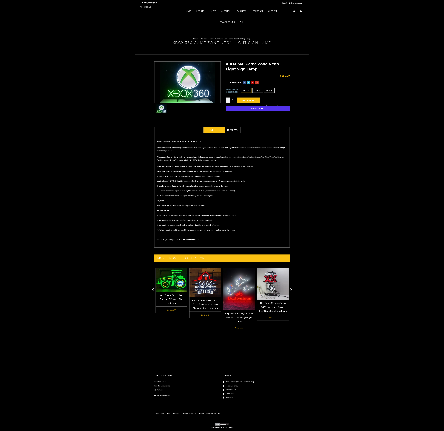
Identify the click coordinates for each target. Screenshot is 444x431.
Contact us (230, 393)
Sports (200, 11)
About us (229, 397)
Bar (211, 39)
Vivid (188, 11)
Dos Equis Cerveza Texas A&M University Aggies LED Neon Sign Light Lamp (273, 307)
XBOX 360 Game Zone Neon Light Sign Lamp (232, 39)
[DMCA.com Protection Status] (222, 424)
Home (195, 39)
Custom (272, 11)
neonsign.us (145, 7)
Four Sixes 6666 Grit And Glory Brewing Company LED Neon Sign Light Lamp (205, 304)
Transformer (227, 22)
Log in (285, 3)
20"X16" (258, 90)
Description (214, 130)
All (241, 22)
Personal (258, 11)
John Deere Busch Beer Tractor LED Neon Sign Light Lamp (171, 299)
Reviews (232, 130)
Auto (213, 11)
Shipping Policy (232, 386)
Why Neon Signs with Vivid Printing (240, 382)
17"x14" (246, 90)
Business (242, 11)
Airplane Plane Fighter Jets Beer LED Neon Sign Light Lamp (239, 317)
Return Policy (231, 390)
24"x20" (269, 90)
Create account (296, 3)
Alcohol (226, 11)
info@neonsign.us (150, 3)
